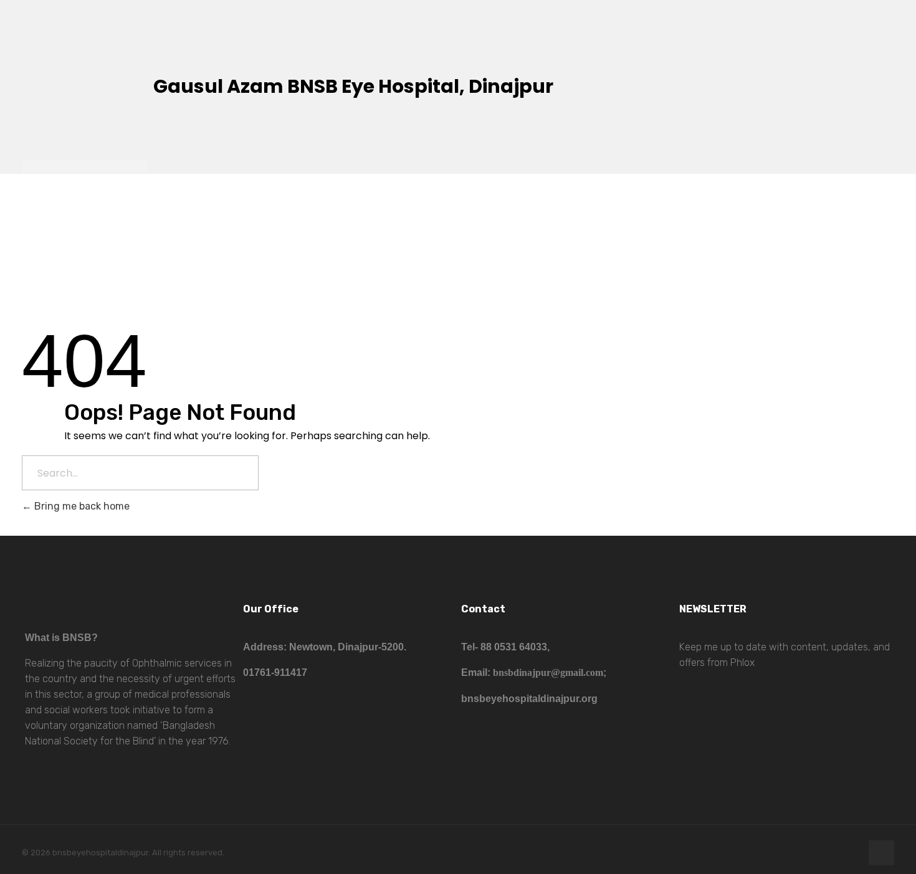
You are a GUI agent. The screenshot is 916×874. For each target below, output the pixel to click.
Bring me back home (81, 506)
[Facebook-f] (881, 853)
